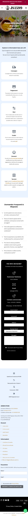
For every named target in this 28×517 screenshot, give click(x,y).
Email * (2, 477)
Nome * (2, 470)
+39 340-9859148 (17, 305)
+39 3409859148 (16, 412)
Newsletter (5, 435)
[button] (2, 7)
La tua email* (14, 316)
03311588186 (14, 279)
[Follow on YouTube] (6, 500)
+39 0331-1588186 (16, 302)
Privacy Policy (19, 347)
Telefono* (14, 322)
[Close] (25, 2)
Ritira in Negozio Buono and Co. (10, 460)
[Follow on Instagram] (3, 500)
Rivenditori (5, 454)
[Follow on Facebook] (1, 500)
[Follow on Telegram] (8, 500)
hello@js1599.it (14, 291)
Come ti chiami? (14, 309)
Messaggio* (14, 335)
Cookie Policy (18, 506)
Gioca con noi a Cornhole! (9, 457)
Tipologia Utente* (14, 329)
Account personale (16, 158)
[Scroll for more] (14, 39)
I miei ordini (5, 426)
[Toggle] (2, 213)
